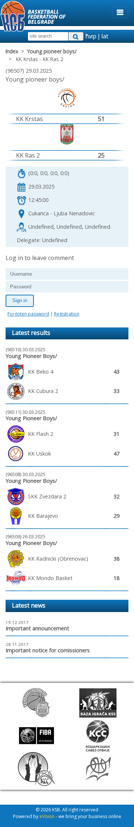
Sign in (19, 300)
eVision (47, 816)
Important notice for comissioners (48, 650)
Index (12, 51)
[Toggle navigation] (120, 12)
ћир (90, 36)
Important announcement (37, 628)
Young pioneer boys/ (52, 51)
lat (104, 36)
